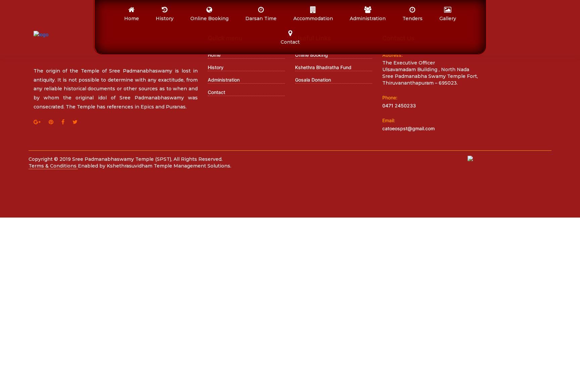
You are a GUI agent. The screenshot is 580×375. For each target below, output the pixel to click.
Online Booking (311, 55)
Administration (224, 80)
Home (214, 55)
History (216, 67)
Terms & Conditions (53, 166)
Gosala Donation (313, 80)
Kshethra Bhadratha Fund (323, 67)
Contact (216, 92)
